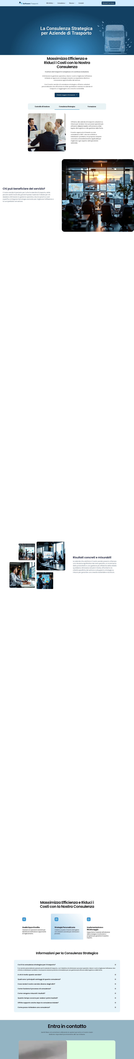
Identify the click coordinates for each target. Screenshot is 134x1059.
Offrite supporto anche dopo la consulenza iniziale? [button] (38, 1003)
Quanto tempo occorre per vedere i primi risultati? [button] (38, 998)
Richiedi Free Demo (108, 3)
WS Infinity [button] (49, 3)
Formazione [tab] (92, 106)
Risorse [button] (71, 3)
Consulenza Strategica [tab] (67, 106)
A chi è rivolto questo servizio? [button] (30, 975)
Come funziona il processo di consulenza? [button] (34, 989)
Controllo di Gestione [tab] (42, 106)
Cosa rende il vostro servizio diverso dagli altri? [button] (36, 984)
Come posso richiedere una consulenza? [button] (34, 1007)
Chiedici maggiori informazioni (66, 95)
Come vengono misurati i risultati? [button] (31, 993)
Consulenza (61, 3)
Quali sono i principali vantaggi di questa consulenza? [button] (39, 979)
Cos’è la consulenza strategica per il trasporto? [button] (37, 965)
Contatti (81, 3)
